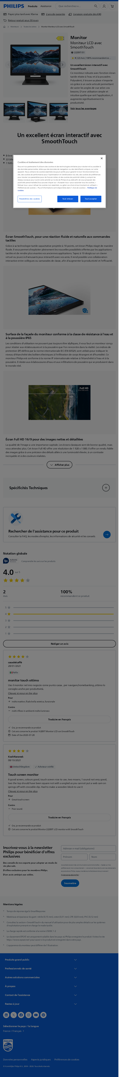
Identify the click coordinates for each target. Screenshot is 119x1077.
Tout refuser (66, 198)
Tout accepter (90, 198)
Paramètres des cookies (28, 198)
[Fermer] (100, 158)
